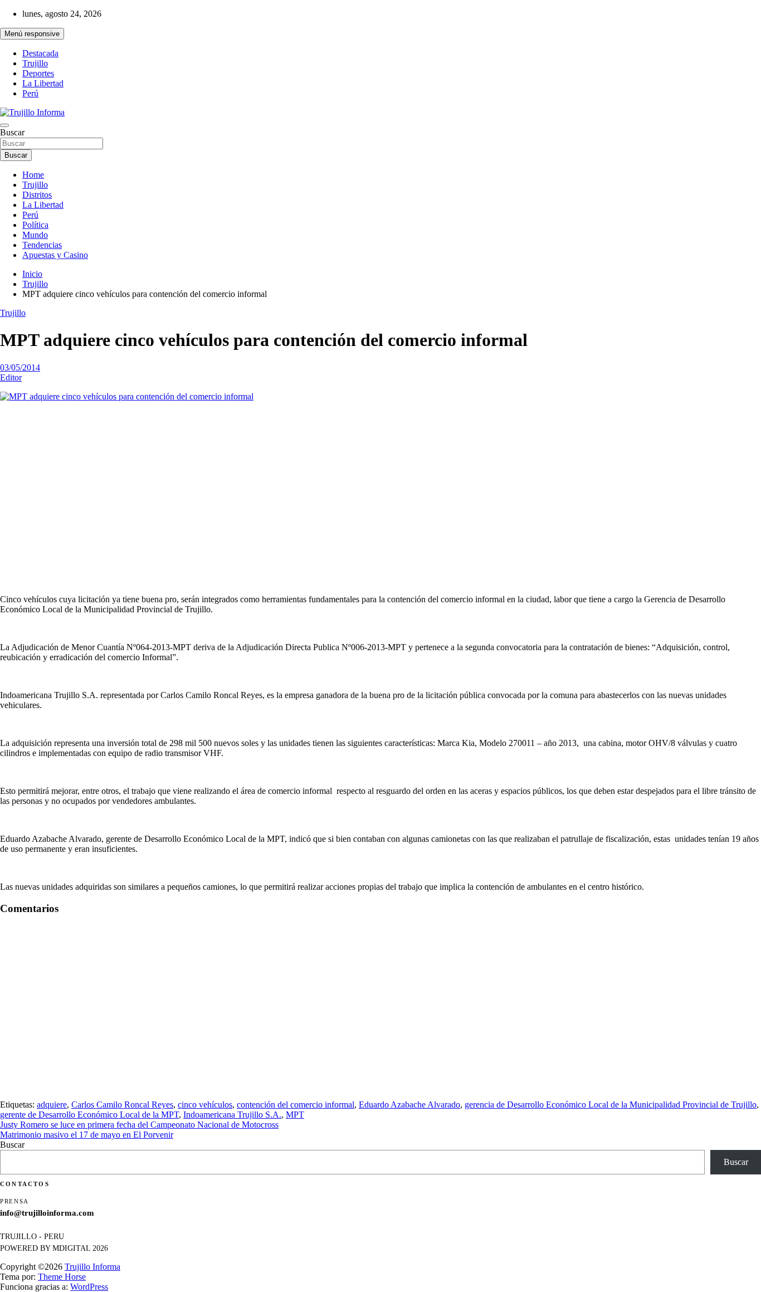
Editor (11, 377)
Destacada (40, 53)
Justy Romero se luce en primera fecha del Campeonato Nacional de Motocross (139, 1124)
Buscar (12, 132)
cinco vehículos (205, 1104)
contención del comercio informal (295, 1104)
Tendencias (42, 245)
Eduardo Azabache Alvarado (409, 1104)
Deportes (38, 73)
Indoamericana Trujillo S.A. (232, 1114)
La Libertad (43, 83)
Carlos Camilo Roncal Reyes (122, 1104)
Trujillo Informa (92, 1266)
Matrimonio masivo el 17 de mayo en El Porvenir (86, 1134)
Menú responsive (32, 34)
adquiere (52, 1104)
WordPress (89, 1286)
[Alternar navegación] (4, 125)
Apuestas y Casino (55, 255)
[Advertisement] (380, 489)
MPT (295, 1114)
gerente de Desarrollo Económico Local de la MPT (89, 1114)
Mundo (35, 235)
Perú (30, 93)
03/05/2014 (20, 367)
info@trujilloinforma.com (47, 1212)
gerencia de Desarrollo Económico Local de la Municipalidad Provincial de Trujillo (611, 1104)
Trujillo (35, 63)
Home (33, 174)
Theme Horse (62, 1276)
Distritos (37, 194)
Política (35, 225)
